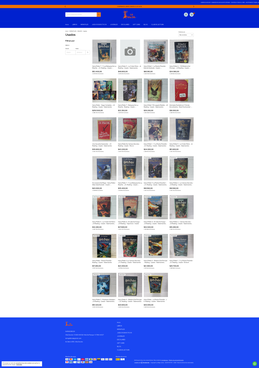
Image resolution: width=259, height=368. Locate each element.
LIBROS (74, 24)
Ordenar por (181, 32)
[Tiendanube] (142, 363)
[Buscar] (99, 14)
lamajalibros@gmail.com (73, 338)
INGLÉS (79, 31)
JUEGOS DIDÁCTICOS (99, 24)
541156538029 (70, 331)
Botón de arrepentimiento (176, 360)
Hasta (77, 48)
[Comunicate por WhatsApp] (254, 363)
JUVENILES (114, 24)
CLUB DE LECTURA (157, 24)
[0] (192, 15)
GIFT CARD (136, 24)
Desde (67, 48)
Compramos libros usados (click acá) (129, 6)
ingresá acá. (164, 360)
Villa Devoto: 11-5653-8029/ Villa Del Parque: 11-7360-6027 (84, 335)
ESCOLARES (125, 24)
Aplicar (88, 52)
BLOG (146, 24)
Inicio (67, 24)
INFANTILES (84, 24)
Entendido (19, 364)
